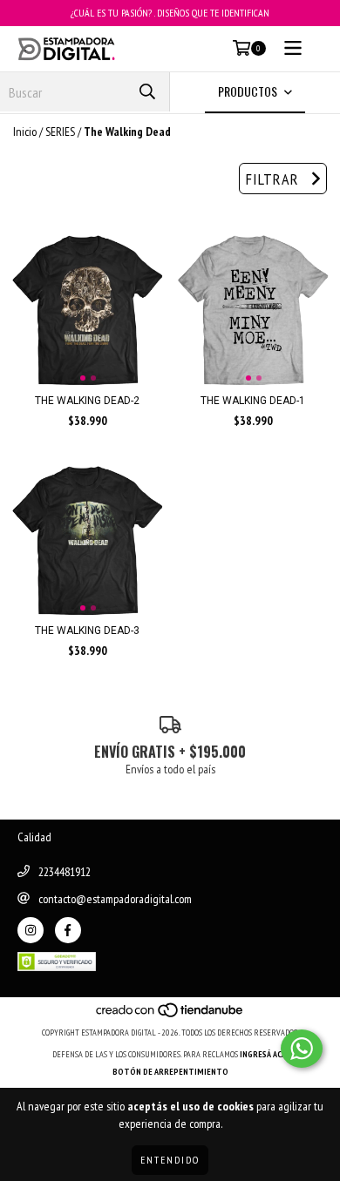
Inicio (25, 131)
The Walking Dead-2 (87, 401)
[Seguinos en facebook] (68, 930)
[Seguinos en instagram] (30, 930)
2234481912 (64, 872)
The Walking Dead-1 (253, 401)
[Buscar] (147, 91)
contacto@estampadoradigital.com (115, 899)
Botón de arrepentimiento (170, 1071)
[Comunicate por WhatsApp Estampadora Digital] (302, 1048)
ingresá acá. (264, 1054)
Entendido (170, 1159)
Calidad (34, 837)
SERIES (60, 131)
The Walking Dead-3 (87, 630)
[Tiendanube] (170, 1015)
